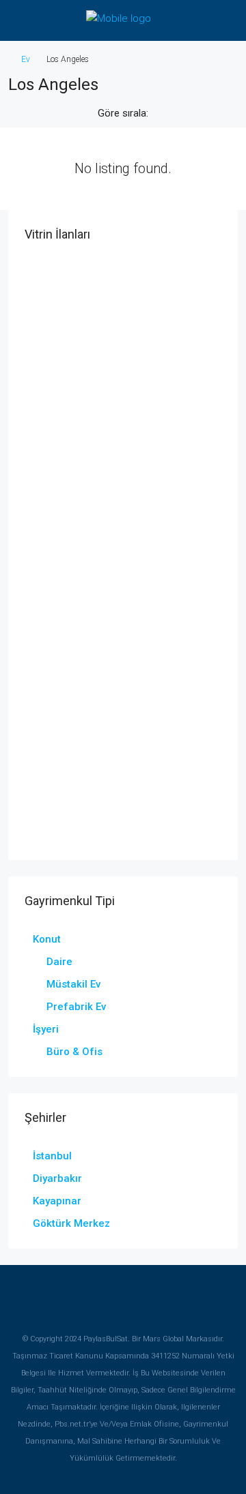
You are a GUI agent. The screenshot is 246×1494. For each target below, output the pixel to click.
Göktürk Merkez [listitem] (71, 1223)
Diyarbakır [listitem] (57, 1178)
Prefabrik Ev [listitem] (76, 1007)
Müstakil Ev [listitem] (73, 984)
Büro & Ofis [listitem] (74, 1052)
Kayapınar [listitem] (57, 1201)
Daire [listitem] (59, 962)
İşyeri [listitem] (46, 1029)
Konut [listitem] (47, 939)
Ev (25, 59)
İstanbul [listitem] (52, 1156)
